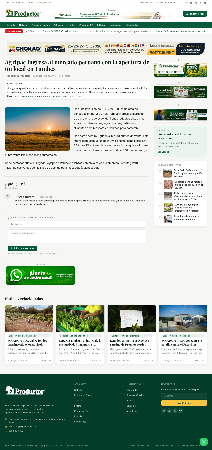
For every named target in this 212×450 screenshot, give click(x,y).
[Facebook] (191, 3)
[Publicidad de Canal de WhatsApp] (40, 275)
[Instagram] (196, 3)
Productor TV (86, 25)
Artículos (58, 25)
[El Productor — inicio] (23, 14)
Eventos (71, 25)
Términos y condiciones (164, 445)
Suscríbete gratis (195, 13)
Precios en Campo (41, 25)
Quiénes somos (146, 3)
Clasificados (132, 25)
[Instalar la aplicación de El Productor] (112, 15)
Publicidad (161, 3)
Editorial (101, 25)
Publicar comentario (22, 248)
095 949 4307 (16, 430)
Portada (11, 25)
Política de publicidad (187, 445)
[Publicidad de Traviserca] (180, 92)
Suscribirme (184, 403)
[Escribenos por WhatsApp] (204, 442)
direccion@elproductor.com (23, 426)
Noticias (23, 25)
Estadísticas (116, 25)
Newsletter (132, 411)
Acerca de (131, 390)
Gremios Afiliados (135, 395)
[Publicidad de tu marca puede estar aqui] (180, 69)
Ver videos (165, 151)
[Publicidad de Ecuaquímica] (180, 114)
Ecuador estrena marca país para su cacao (44, 96)
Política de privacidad (140, 445)
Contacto (172, 3)
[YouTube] (205, 3)
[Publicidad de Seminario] (106, 49)
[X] (200, 3)
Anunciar (130, 400)
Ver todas (202, 31)
